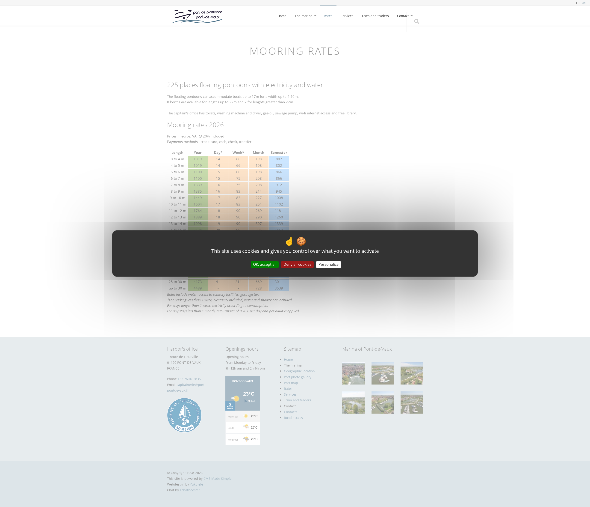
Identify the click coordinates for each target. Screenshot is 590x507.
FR (577, 3)
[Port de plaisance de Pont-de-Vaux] (197, 16)
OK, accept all (264, 264)
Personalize (329, 264)
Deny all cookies (297, 264)
